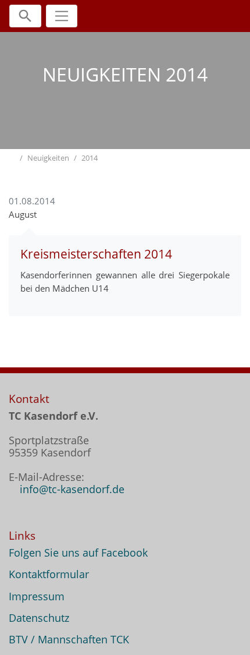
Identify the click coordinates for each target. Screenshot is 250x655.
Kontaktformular (49, 574)
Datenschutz (39, 618)
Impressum (37, 596)
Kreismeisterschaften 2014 (96, 254)
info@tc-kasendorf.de (72, 489)
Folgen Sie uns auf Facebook (78, 553)
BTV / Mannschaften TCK (69, 639)
